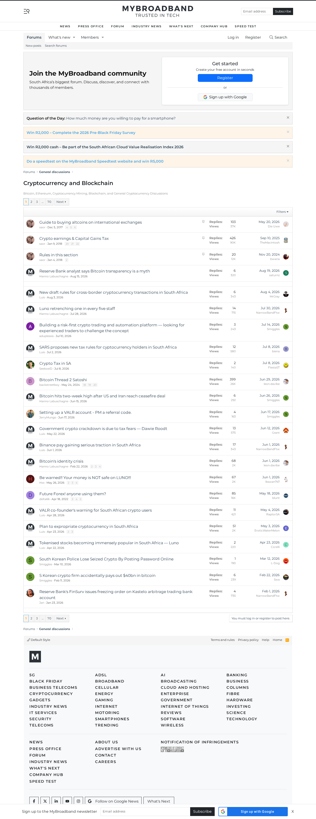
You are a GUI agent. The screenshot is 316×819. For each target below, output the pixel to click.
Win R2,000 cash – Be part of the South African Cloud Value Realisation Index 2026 (105, 147)
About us (106, 742)
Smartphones (112, 719)
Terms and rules (223, 640)
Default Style (40, 640)
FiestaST (274, 367)
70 (49, 202)
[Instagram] (78, 801)
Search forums (56, 45)
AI (163, 675)
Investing (238, 706)
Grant (276, 432)
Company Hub (214, 26)
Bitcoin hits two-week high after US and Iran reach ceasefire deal (102, 396)
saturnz (274, 275)
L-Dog (275, 563)
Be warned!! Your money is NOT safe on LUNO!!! (85, 477)
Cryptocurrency (51, 694)
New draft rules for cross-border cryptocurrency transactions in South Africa (113, 292)
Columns (237, 687)
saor (42, 227)
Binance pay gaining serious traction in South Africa (90, 445)
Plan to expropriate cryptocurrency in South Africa (88, 526)
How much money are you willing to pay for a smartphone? (121, 118)
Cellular (107, 687)
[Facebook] (34, 801)
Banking (236, 675)
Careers (105, 762)
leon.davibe (272, 384)
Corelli (275, 547)
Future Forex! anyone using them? (72, 493)
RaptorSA (273, 514)
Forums (34, 37)
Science (236, 713)
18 (84, 384)
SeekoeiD (45, 368)
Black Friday (45, 681)
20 (67, 243)
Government (177, 700)
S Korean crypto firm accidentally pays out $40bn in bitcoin (97, 575)
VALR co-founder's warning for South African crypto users (95, 510)
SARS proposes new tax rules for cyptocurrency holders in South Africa (108, 347)
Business (237, 681)
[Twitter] (45, 801)
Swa (277, 579)
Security (40, 719)
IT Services (43, 713)
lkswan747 (272, 481)
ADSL (101, 675)
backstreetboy (49, 384)
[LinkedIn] (56, 801)
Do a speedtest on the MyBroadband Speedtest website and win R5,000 (95, 161)
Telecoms (41, 725)
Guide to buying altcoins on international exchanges (90, 222)
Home (277, 640)
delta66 (44, 499)
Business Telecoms (53, 687)
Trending (107, 725)
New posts (33, 45)
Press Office (91, 26)
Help (265, 640)
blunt (276, 498)
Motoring (107, 713)
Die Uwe (274, 226)
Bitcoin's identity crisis (61, 461)
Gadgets (39, 700)
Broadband (109, 681)
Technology (241, 719)
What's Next (181, 26)
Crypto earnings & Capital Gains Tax (74, 238)
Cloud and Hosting (185, 687)
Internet (106, 706)
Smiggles (273, 329)
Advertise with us (118, 749)
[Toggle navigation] (26, 11)
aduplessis (46, 336)
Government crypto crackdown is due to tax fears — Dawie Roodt (103, 428)
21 (72, 243)
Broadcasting (179, 681)
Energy (104, 694)
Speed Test (245, 26)
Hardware (239, 700)
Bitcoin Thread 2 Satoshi (63, 379)
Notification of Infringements (200, 742)
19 (89, 384)
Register (225, 78)
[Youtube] (67, 801)
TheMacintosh (270, 242)
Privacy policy (248, 640)
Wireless (172, 725)
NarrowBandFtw (268, 312)
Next (60, 202)
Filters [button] (281, 211)
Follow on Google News (117, 801)
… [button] (42, 202)
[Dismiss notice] (287, 118)
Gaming (104, 700)
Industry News (147, 26)
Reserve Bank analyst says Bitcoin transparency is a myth (94, 271)
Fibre (233, 694)
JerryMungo (47, 417)
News (65, 26)
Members (90, 37)
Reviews (171, 713)
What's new (59, 37)
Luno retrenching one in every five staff (77, 308)
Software (173, 719)
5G (32, 675)
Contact (105, 755)
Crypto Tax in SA (55, 363)
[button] (74, 37)
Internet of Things (185, 706)
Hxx (41, 482)
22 (77, 243)
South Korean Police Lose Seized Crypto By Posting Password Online (106, 559)
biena (276, 351)
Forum (117, 26)
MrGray (275, 296)
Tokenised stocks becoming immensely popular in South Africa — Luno (109, 543)
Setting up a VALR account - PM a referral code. (85, 412)
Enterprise (175, 694)
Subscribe (283, 11)
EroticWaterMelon (267, 530)
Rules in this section (58, 255)
